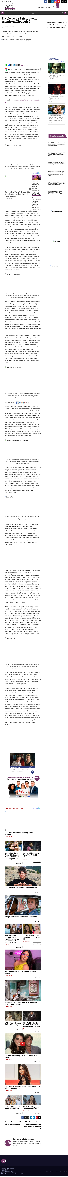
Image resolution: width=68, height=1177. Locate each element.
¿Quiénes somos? (50, 1171)
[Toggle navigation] (33, 12)
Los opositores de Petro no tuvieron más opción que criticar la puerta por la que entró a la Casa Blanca (56, 164)
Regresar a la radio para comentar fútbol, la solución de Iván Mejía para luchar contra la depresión (56, 183)
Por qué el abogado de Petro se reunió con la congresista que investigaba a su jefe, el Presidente (56, 144)
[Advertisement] (22, 741)
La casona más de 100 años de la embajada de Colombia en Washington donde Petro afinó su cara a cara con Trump (55, 193)
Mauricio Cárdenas (9, 26)
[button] (62, 12)
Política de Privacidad (61, 1171)
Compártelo (24, 65)
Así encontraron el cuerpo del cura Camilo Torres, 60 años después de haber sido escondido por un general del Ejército (56, 173)
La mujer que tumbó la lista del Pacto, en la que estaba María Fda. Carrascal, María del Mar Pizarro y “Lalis (56, 153)
